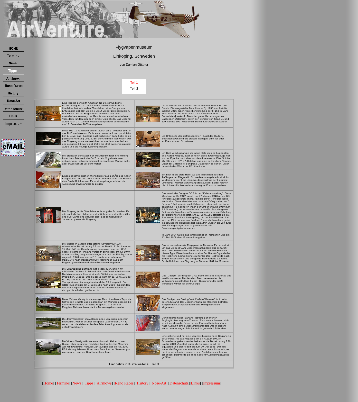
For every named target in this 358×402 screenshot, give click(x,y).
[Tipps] (13, 74)
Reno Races (124, 383)
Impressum (211, 383)
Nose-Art (159, 383)
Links (195, 383)
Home (48, 383)
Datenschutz (179, 383)
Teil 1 (134, 82)
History (142, 383)
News (76, 383)
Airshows (104, 383)
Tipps (89, 383)
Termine (62, 383)
